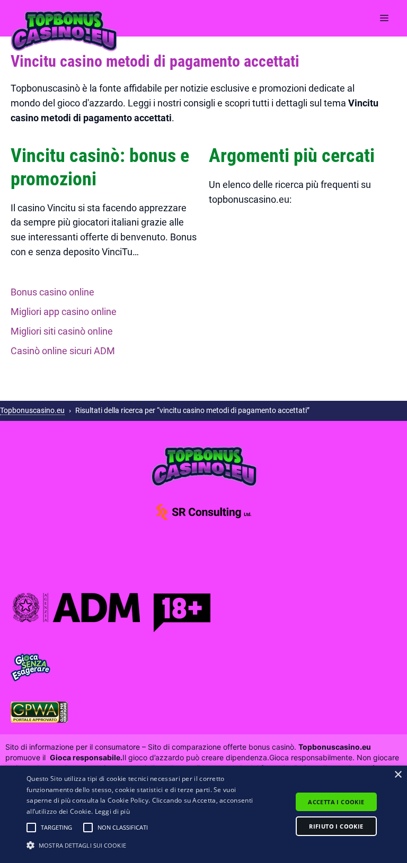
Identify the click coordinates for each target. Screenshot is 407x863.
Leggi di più (112, 811)
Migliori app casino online (64, 311)
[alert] (203, 814)
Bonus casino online (52, 292)
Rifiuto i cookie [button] (336, 826)
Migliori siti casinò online (62, 331)
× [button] (398, 775)
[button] (31, 827)
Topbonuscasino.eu (32, 410)
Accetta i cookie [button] (336, 802)
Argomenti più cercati (292, 156)
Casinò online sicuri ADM (63, 350)
